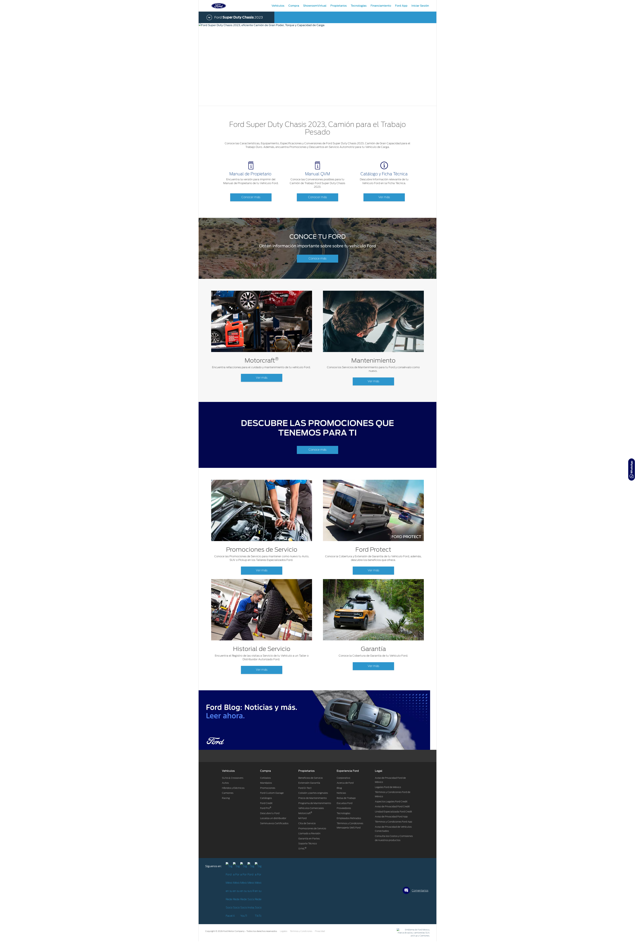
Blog (339, 788)
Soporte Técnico (307, 843)
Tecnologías (343, 813)
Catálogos (266, 798)
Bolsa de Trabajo (346, 798)
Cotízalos (265, 778)
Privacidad (320, 931)
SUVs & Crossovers (232, 778)
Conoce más (317, 258)
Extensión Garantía (309, 783)
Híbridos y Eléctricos (233, 788)
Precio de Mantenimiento (312, 798)
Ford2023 (238, 17)
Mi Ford (302, 818)
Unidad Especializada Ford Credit (393, 811)
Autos (225, 783)
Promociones (267, 788)
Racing (226, 798)
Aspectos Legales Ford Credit (391, 801)
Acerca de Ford (345, 783)
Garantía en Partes (309, 838)
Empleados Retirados (349, 818)
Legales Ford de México (388, 787)
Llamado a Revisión (309, 833)
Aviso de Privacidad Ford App (391, 816)
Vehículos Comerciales (311, 808)
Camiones (227, 793)
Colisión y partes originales (313, 793)
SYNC (302, 848)
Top (439, 926)
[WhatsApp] (631, 469)
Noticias (341, 793)
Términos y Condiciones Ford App (393, 821)
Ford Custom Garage (272, 793)
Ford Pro (265, 808)
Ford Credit (266, 803)
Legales (283, 931)
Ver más (384, 197)
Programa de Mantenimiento (314, 803)
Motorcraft (305, 813)
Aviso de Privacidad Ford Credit (392, 806)
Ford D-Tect (305, 788)
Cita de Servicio (307, 823)
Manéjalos (266, 783)
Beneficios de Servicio (310, 778)
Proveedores (344, 808)
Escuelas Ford (344, 803)
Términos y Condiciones (301, 931)
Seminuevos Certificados (274, 823)
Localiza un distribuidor (273, 818)
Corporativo (343, 778)
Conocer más (250, 197)
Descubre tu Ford (269, 813)
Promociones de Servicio (312, 828)
